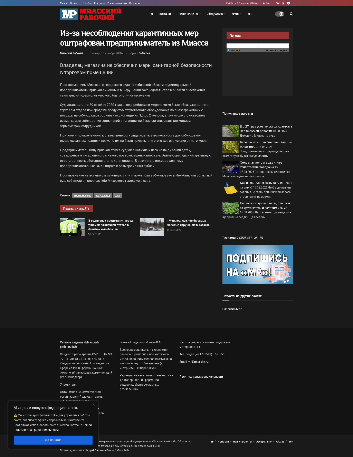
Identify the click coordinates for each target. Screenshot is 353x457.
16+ (250, 14)
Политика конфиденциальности (201, 376)
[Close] (93, 404)
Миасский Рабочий (71, 53)
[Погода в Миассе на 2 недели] (277, 50)
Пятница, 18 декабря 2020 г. (107, 53)
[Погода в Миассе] (257, 45)
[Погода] (234, 50)
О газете (75, 3)
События (144, 53)
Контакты (99, 3)
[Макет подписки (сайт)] (257, 264)
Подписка (135, 3)
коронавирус (82, 195)
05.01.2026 (175, 230)
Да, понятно (53, 440)
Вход (268, 3)
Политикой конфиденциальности (36, 429)
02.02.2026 (95, 234)
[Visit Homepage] (90, 14)
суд (117, 195)
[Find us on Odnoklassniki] (283, 3)
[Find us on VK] (277, 3)
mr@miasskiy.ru (198, 361)
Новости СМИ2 (232, 309)
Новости (165, 14)
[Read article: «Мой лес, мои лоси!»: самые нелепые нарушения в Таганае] (152, 227)
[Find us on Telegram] (288, 3)
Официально (215, 14)
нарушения (103, 195)
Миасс (64, 3)
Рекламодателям (117, 3)
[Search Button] (291, 14)
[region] (53, 425)
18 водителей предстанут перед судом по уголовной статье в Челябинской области (110, 225)
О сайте (87, 3)
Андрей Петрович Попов (99, 450)
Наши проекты (189, 14)
